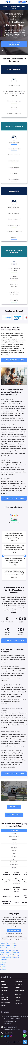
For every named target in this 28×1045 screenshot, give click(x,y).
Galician (8, 948)
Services (4, 984)
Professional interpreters (14, 207)
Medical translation (13, 167)
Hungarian (9, 955)
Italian (14, 945)
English (2, 955)
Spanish (2, 964)
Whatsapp (18, 994)
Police (14, 850)
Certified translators (14, 85)
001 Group (4, 990)
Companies (14, 859)
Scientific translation (14, 161)
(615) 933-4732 (8, 1033)
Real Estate (14, 862)
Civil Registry (14, 830)
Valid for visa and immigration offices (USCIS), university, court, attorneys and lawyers (14, 93)
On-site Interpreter (14, 213)
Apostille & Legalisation (14, 113)
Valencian (3, 969)
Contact (3, 1005)
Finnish (8, 943)
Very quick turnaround (14, 101)
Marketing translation (14, 149)
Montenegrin (17, 955)
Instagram (18, 1003)
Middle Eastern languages (14, 933)
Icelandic (8, 957)
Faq (2, 994)
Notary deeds (14, 864)
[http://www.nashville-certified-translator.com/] (8, 2)
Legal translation (14, 142)
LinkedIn (17, 1000)
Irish (14, 943)
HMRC (14, 853)
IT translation (14, 173)
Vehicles (14, 839)
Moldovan (16, 952)
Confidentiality (5, 1003)
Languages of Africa (20, 939)
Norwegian (16, 957)
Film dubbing (14, 300)
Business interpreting (14, 225)
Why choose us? (20, 990)
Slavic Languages (6, 939)
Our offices (18, 984)
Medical (14, 867)
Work (14, 856)
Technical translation (14, 155)
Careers (17, 987)
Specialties (4, 987)
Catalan (2, 948)
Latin (14, 948)
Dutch (2, 952)
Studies (14, 833)
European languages (14, 930)
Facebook (18, 997)
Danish (2, 950)
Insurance (14, 847)
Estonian (2, 957)
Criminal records (14, 836)
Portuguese (3, 959)
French (8, 945)
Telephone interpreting (14, 219)
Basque (2, 945)
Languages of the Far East (14, 936)
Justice (14, 842)
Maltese (15, 950)
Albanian (2, 943)
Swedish (2, 967)
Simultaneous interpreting (14, 231)
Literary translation (13, 179)
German (8, 950)
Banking (14, 845)
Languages (18, 981)
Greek (8, 952)
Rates (3, 981)
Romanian (3, 962)
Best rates (14, 107)
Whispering (14, 237)
